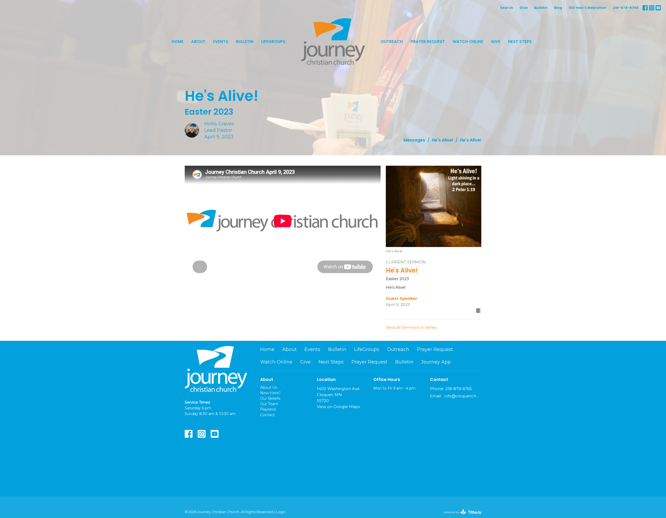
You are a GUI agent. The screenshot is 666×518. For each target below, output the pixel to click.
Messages (414, 140)
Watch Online (468, 41)
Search (506, 7)
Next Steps (520, 41)
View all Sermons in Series (411, 327)
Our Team (269, 404)
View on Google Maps (338, 406)
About (198, 41)
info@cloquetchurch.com (463, 395)
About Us (268, 387)
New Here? (270, 393)
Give (524, 7)
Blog (558, 7)
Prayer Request (428, 41)
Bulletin (541, 7)
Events (220, 41)
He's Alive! (442, 140)
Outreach (392, 41)
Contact (267, 414)
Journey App (436, 362)
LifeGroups (273, 41)
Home (177, 41)
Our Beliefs (270, 398)
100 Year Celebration (587, 7)
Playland (268, 409)
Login (280, 512)
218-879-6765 (626, 7)
